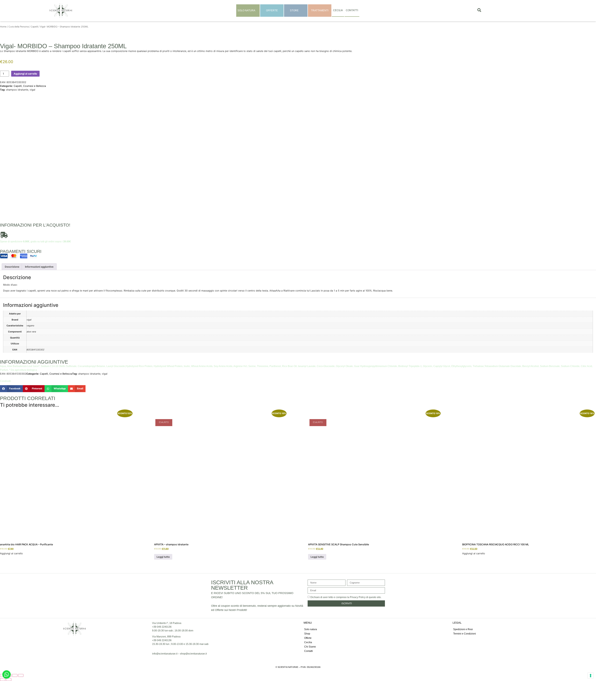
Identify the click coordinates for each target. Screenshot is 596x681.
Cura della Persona (19, 26)
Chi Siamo (310, 646)
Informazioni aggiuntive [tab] (39, 266)
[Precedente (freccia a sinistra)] (2, 679)
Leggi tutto (163, 556)
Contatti (352, 10)
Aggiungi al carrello (25, 73)
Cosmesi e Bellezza (34, 85)
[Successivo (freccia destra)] (8, 679)
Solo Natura (246, 10)
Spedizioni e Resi (463, 629)
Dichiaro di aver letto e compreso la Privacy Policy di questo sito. (345, 597)
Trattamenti (319, 10)
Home (3, 26)
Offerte (272, 10)
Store (294, 10)
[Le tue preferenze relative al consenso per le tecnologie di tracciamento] (591, 676)
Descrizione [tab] (12, 266)
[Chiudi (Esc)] (20, 675)
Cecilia (338, 10)
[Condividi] (14, 675)
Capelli (34, 26)
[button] (11, 388)
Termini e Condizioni (464, 633)
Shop (307, 633)
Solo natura (310, 629)
